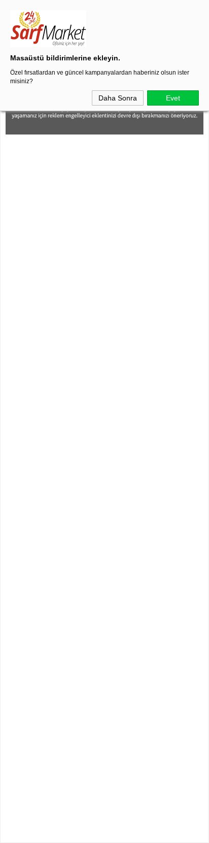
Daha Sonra (117, 98)
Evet (173, 98)
